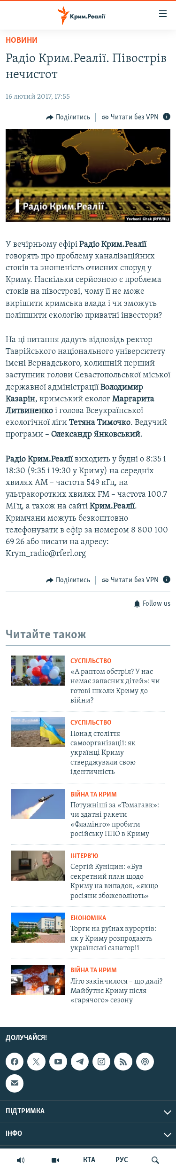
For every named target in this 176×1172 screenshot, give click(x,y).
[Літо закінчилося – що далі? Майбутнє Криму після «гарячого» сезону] (38, 980)
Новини (22, 41)
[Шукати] (155, 1160)
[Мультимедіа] (55, 1160)
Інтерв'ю (84, 856)
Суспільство (90, 661)
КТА (89, 1160)
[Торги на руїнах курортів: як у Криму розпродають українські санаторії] (38, 928)
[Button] (68, 117)
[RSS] (123, 1061)
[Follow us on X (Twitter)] (36, 1061)
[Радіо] (21, 1160)
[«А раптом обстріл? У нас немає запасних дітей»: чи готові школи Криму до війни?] (38, 671)
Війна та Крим (93, 794)
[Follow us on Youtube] (58, 1061)
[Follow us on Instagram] (101, 1061)
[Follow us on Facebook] (14, 1061)
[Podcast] (145, 1061)
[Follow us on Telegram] (80, 1061)
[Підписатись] (14, 1083)
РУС (121, 1160)
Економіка (88, 918)
